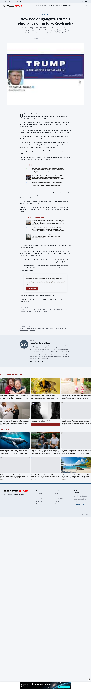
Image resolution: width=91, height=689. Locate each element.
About (69, 5)
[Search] (86, 5)
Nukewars (44, 5)
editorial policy (45, 358)
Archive (65, 5)
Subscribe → (79, 504)
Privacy (76, 514)
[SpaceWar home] (12, 5)
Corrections (58, 501)
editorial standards (24, 330)
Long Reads (59, 5)
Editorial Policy (59, 498)
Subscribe (84, 1)
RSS (81, 507)
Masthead (57, 496)
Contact (57, 503)
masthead (32, 330)
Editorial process (53, 37)
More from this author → (38, 361)
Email (33, 317)
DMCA (86, 514)
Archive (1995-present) (42, 503)
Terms (81, 514)
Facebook (28, 317)
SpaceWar (38, 5)
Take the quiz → (32, 288)
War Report (51, 5)
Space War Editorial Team (41, 37)
